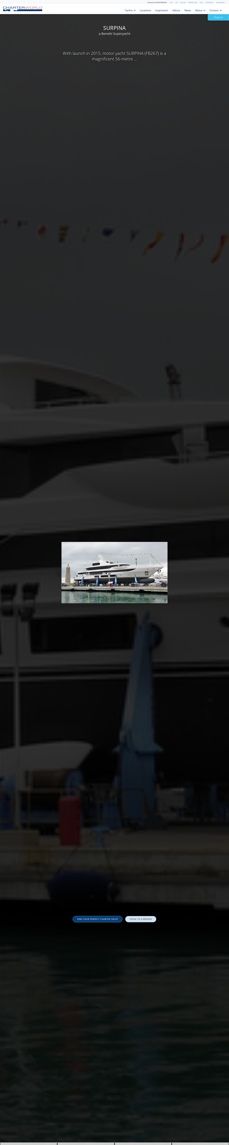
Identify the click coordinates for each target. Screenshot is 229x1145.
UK (176, 2)
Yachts (129, 10)
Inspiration (161, 10)
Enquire (218, 17)
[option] (114, 572)
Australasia (220, 2)
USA (171, 2)
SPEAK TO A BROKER (141, 919)
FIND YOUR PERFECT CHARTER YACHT (97, 919)
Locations (145, 10)
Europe (183, 2)
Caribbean (209, 2)
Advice (176, 10)
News (187, 10)
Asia (201, 2)
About (198, 10)
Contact (214, 10)
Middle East (192, 2)
